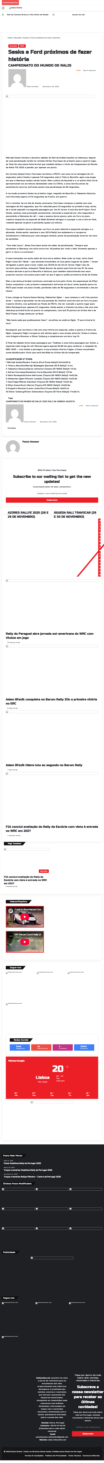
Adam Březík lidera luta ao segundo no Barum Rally (44, 765)
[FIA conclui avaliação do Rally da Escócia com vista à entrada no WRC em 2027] (52, 798)
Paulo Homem (32, 86)
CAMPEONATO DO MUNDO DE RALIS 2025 (26, 401)
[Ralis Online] (15, 8)
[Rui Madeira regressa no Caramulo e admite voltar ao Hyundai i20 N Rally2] (52, 1236)
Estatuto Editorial (91, 1456)
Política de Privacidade (56, 1456)
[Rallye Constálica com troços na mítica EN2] (85, 1217)
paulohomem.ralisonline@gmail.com (52, 1437)
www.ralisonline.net (57, 1440)
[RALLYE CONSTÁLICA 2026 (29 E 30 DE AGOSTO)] (52, 1197)
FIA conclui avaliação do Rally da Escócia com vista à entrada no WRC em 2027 (25, 880)
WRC (22, 46)
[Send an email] (39, 86)
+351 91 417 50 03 (57, 1426)
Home (10, 38)
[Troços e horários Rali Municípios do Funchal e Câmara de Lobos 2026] (85, 1197)
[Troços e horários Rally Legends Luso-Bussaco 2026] (18, 1236)
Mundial (17, 38)
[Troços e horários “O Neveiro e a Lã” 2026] (18, 1217)
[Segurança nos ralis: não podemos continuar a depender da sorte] (52, 1217)
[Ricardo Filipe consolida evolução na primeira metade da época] (85, 1236)
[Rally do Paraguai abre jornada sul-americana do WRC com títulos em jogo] (52, 605)
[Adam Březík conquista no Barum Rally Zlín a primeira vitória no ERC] (52, 671)
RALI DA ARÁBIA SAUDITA (61, 401)
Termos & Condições (34, 1456)
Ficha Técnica (74, 1456)
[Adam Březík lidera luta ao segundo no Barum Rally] (52, 737)
